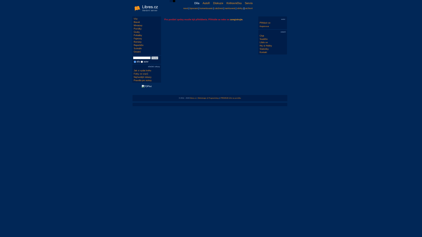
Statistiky (264, 49)
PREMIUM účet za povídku (231, 98)
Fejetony (138, 38)
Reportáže (138, 45)
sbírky (240, 8)
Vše (135, 19)
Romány (138, 42)
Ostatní (137, 52)
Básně (137, 22)
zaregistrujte (236, 19)
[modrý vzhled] (171, 1)
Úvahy (137, 32)
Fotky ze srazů (141, 74)
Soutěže (264, 39)
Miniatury (138, 25)
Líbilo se (264, 42)
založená (218, 8)
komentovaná (206, 8)
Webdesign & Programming (208, 98)
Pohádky (138, 35)
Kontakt (263, 52)
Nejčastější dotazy (142, 77)
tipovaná (194, 8)
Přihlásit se (265, 23)
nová (185, 8)
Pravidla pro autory (143, 80)
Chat (262, 36)
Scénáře (138, 48)
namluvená (230, 8)
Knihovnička (233, 3)
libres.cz (193, 98)
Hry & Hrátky (266, 45)
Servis (249, 3)
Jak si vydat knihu (142, 70)
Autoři (206, 3)
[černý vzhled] (174, 1)
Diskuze (218, 3)
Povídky (138, 28)
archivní (249, 8)
